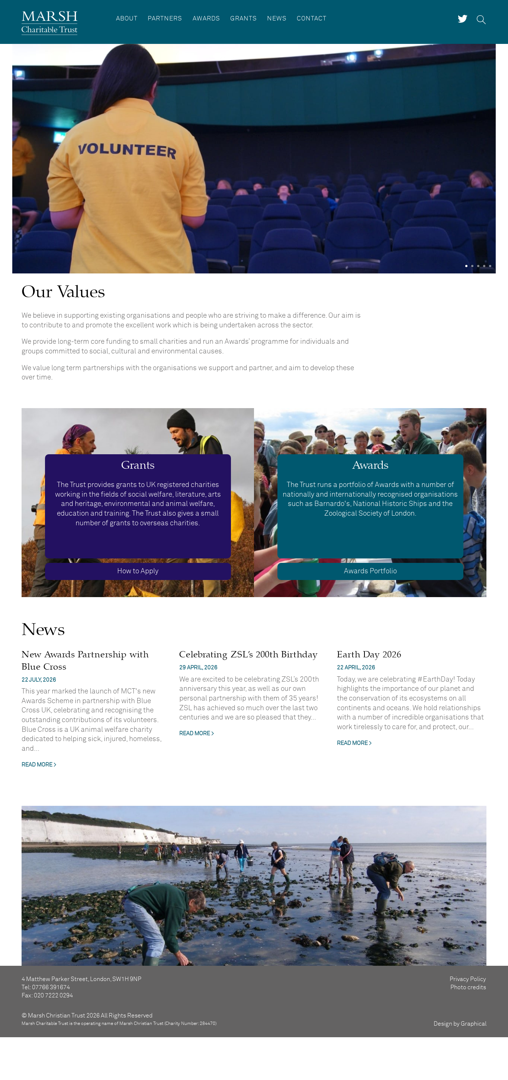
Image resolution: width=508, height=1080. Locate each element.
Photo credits (468, 987)
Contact (312, 19)
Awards (206, 19)
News (277, 19)
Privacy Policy (468, 979)
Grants (243, 19)
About (127, 19)
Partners (165, 19)
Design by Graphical (460, 1024)
